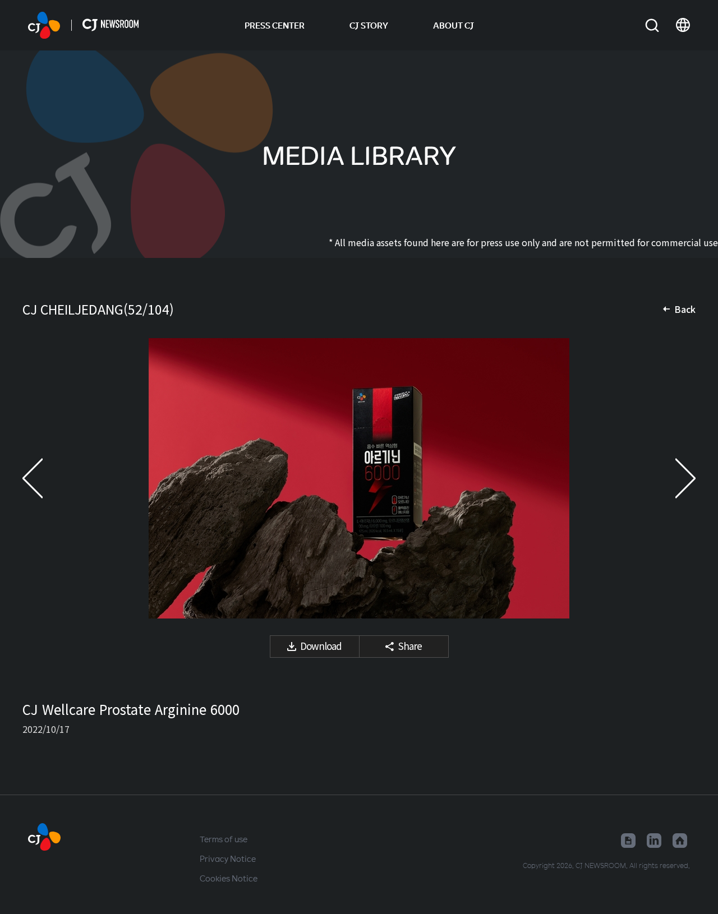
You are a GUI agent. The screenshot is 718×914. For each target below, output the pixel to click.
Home (680, 840)
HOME (44, 25)
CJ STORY (368, 25)
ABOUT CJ (453, 25)
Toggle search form (652, 26)
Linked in (654, 840)
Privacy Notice (228, 858)
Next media (673, 478)
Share (410, 646)
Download (321, 646)
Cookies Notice (228, 878)
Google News (628, 840)
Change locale (683, 25)
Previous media (44, 478)
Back (685, 309)
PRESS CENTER (275, 25)
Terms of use (223, 838)
